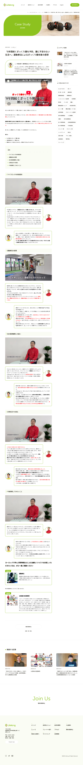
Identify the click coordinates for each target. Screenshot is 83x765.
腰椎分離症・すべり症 (70, 109)
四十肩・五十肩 (61, 92)
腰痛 (71, 102)
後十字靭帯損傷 (61, 125)
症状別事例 (33, 12)
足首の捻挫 (60, 135)
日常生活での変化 (13, 162)
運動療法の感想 (13, 157)
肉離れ (59, 119)
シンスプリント (61, 132)
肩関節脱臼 (69, 95)
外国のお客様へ (35, 734)
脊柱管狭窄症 (73, 105)
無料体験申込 (75, 5)
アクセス (56, 729)
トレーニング (61, 142)
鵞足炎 (69, 132)
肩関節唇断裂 (61, 95)
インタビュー (39, 12)
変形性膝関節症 (67, 119)
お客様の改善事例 (35, 671)
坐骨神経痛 (60, 112)
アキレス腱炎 (69, 135)
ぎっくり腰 (60, 109)
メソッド (33, 725)
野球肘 (59, 102)
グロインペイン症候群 (71, 112)
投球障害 (74, 99)
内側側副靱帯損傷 (72, 122)
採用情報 (56, 734)
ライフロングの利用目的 (15, 154)
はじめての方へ (61, 88)
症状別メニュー (47, 725)
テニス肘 (66, 102)
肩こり (69, 88)
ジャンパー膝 (61, 129)
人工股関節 (70, 115)
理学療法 (68, 139)
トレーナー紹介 (47, 729)
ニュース (33, 729)
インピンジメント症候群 (63, 99)
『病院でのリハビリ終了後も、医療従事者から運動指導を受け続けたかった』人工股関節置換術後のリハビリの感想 (66, 673)
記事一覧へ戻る (28, 631)
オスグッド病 (70, 129)
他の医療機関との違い (14, 160)
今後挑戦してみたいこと (15, 165)
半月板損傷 (70, 125)
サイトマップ (46, 734)
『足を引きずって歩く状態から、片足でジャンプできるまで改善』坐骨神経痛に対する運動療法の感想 (15, 673)
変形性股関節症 (61, 115)
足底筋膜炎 (60, 139)
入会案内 (68, 725)
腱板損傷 (70, 92)
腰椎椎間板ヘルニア (62, 105)
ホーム (28, 12)
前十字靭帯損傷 (61, 122)
